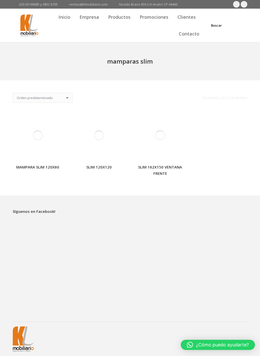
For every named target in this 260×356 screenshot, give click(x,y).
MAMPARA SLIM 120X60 (37, 167)
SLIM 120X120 (99, 167)
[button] (218, 345)
